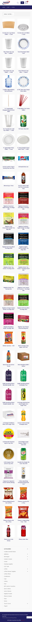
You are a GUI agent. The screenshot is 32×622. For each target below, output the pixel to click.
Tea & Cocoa (7, 603)
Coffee (5, 569)
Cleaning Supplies (8, 564)
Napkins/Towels (8, 593)
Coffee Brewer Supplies (10, 571)
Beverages (6, 556)
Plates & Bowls (8, 596)
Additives (6, 554)
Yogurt (5, 606)
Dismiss (23, 620)
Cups (5, 579)
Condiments (7, 576)
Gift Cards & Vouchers (9, 586)
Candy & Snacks (8, 559)
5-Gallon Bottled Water (10, 551)
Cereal (5, 561)
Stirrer (5, 601)
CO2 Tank (6, 566)
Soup (5, 598)
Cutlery (6, 581)
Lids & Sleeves (7, 591)
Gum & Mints (7, 588)
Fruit (5, 583)
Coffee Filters (7, 574)
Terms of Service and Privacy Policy (9, 617)
